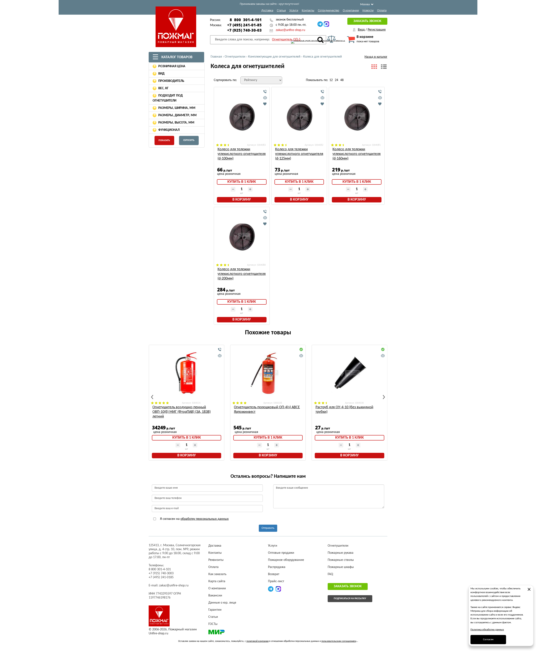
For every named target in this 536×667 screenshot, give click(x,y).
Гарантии (215, 610)
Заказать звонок (367, 21)
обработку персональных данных (204, 519)
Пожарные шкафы (341, 567)
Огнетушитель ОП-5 (286, 39)
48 (342, 80)
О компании (351, 10)
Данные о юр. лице (222, 602)
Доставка (267, 10)
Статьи (281, 10)
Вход (361, 29)
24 (336, 80)
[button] (152, 397)
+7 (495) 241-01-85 (244, 24)
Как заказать (217, 574)
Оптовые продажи (281, 553)
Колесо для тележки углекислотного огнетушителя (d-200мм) (242, 274)
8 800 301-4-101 (246, 19)
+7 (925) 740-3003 (161, 573)
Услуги (293, 10)
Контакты (308, 10)
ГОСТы (213, 624)
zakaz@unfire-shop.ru (290, 30)
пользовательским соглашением (338, 641)
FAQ (330, 574)
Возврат (273, 574)
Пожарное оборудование (286, 560)
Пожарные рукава (340, 553)
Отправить (268, 528)
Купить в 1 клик (241, 182)
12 (331, 80)
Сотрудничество (328, 10)
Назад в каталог (376, 57)
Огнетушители (338, 545)
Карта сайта (216, 581)
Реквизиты (216, 560)
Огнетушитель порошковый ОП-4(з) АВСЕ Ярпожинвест (267, 409)
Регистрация (377, 29)
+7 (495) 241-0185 (161, 577)
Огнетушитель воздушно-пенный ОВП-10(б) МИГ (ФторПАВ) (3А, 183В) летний (181, 411)
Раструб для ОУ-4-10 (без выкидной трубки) (344, 409)
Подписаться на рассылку (350, 598)
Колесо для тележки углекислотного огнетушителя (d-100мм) (242, 154)
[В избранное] (265, 104)
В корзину (241, 200)
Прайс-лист (276, 581)
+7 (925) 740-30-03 (244, 30)
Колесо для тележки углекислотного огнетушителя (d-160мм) (356, 154)
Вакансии (215, 595)
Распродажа (276, 567)
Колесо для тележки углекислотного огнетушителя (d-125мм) (299, 154)
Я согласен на (194, 519)
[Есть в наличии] (301, 350)
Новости (368, 10)
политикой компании (257, 641)
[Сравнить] (265, 98)
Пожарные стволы (341, 560)
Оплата (382, 10)
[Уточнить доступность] (265, 92)
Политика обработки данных (487, 629)
